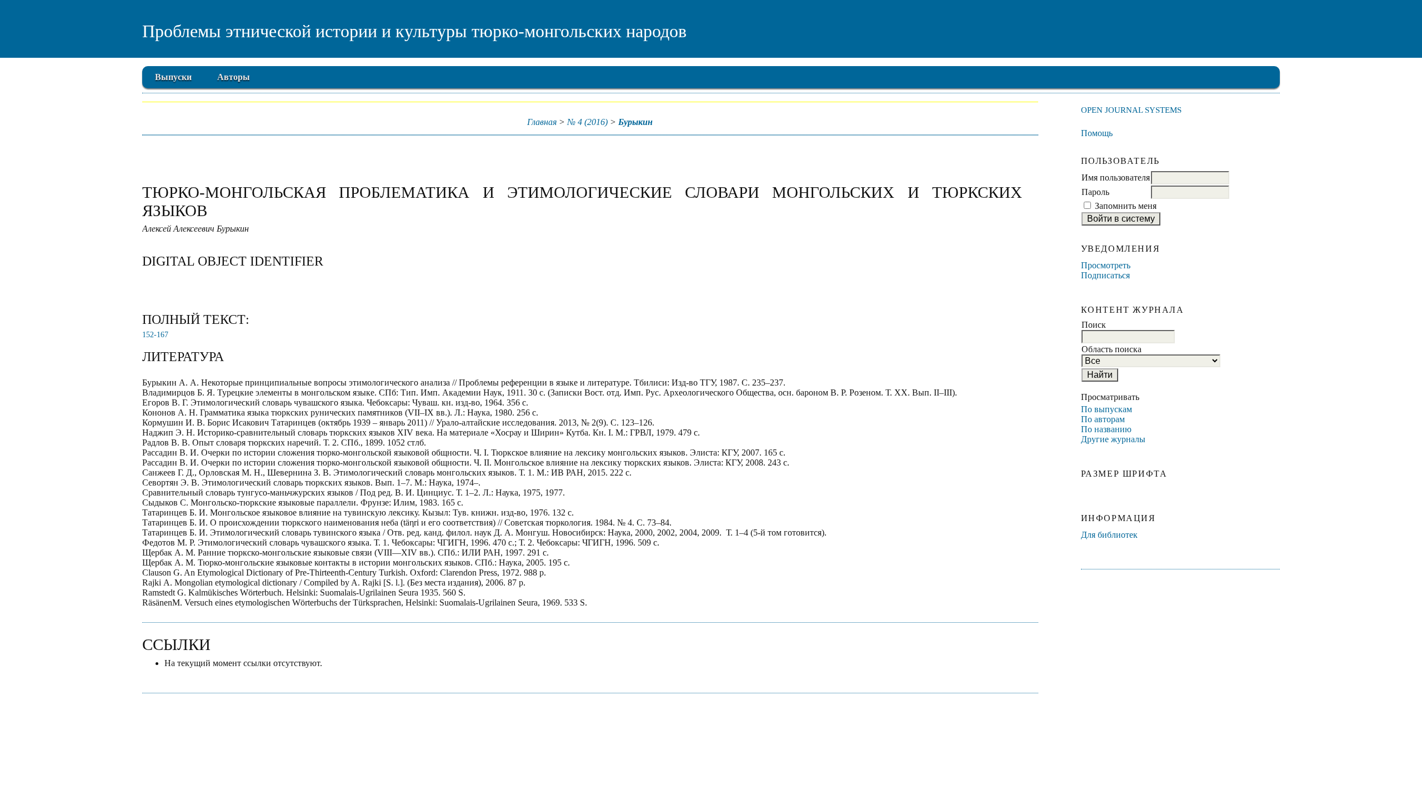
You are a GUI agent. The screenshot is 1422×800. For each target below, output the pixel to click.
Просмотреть (1105, 265)
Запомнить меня (1125, 206)
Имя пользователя (1115, 177)
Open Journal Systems (1131, 109)
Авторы (233, 77)
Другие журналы (1113, 439)
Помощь (1097, 133)
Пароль (1095, 192)
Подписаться (1105, 275)
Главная (542, 122)
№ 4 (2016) (587, 122)
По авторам (1103, 419)
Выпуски (173, 77)
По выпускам (1106, 409)
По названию (1106, 429)
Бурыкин (635, 122)
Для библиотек (1109, 534)
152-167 (155, 335)
